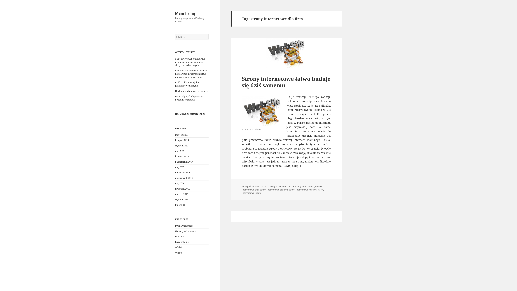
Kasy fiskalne (182, 241)
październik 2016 (184, 177)
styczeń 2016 (181, 199)
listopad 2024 (182, 140)
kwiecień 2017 (182, 172)
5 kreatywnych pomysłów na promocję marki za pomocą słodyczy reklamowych (190, 62)
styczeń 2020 (181, 145)
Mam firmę (185, 13)
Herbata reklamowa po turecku (191, 91)
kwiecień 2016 (182, 188)
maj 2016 (179, 183)
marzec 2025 (181, 134)
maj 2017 (179, 167)
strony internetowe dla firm (274, 189)
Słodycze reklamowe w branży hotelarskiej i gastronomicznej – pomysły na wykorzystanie (191, 74)
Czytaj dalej (293, 166)
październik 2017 (184, 161)
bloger (273, 186)
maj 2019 (179, 151)
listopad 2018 (182, 156)
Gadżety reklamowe (185, 231)
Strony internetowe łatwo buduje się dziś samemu (286, 82)
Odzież (178, 247)
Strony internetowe (304, 186)
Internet (179, 236)
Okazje (178, 252)
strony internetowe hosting (303, 189)
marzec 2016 (181, 194)
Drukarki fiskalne (184, 225)
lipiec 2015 (180, 204)
